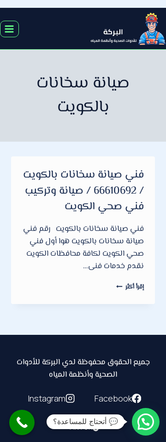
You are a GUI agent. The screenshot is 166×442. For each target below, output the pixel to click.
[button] (146, 422)
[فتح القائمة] (9, 29)
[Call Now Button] (22, 422)
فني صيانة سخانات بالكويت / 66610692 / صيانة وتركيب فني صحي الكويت (83, 191)
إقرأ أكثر (130, 287)
